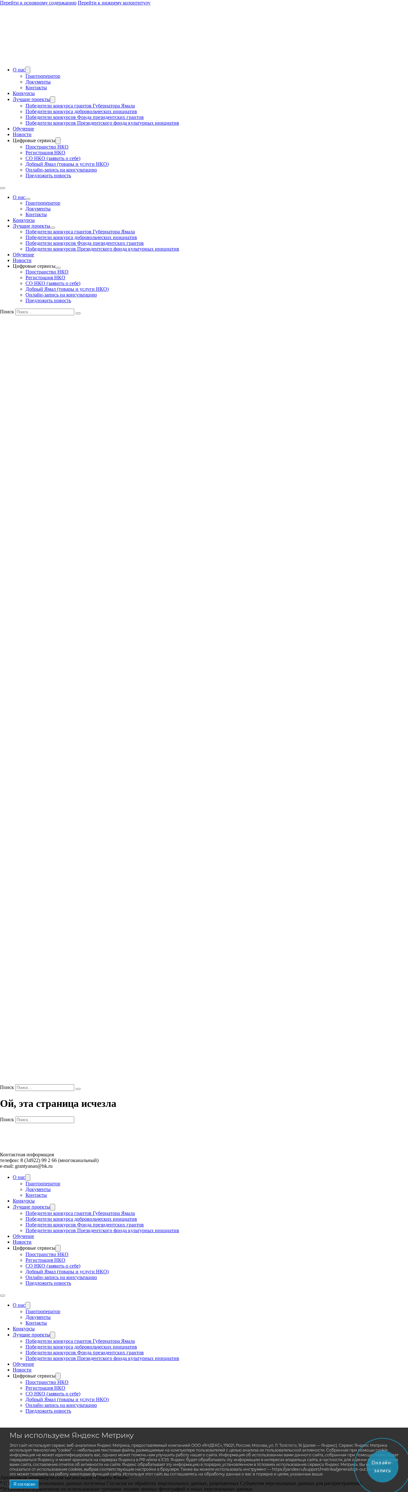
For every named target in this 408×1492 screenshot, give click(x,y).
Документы (38, 81)
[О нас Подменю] (27, 70)
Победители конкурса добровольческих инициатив (81, 111)
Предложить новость (48, 175)
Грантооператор (43, 76)
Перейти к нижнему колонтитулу (114, 2)
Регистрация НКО (45, 152)
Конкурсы (24, 93)
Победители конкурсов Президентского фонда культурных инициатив (102, 123)
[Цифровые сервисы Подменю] (58, 140)
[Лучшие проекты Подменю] (52, 99)
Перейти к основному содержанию (38, 2)
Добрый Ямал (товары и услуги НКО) (67, 164)
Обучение (23, 128)
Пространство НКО (47, 147)
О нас (19, 69)
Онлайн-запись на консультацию (61, 169)
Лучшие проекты (31, 99)
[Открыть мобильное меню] (2, 188)
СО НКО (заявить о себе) (53, 158)
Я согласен (24, 1484)
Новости (22, 134)
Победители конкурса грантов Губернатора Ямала (80, 105)
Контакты (36, 87)
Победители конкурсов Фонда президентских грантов (85, 117)
